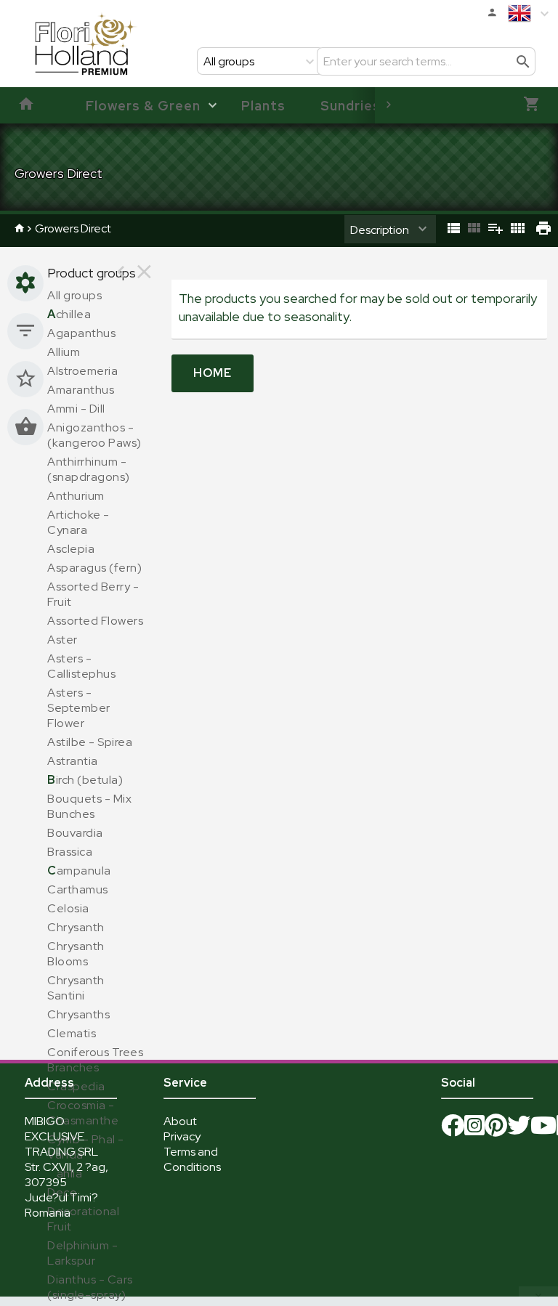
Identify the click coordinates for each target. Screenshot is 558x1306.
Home (212, 373)
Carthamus (77, 889)
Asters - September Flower (78, 708)
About (180, 1121)
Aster (62, 639)
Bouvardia (75, 832)
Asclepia (70, 548)
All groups (74, 295)
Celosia (68, 908)
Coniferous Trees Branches (95, 1060)
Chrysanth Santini (76, 988)
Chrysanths (78, 1014)
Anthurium (76, 495)
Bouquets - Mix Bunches (89, 806)
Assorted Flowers (95, 620)
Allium (63, 352)
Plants (263, 105)
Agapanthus (81, 333)
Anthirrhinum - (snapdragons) (88, 469)
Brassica (69, 851)
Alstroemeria (82, 370)
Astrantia (72, 760)
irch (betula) (85, 779)
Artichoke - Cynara (78, 522)
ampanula (79, 870)
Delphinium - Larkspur (82, 1253)
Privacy (182, 1136)
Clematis (71, 1033)
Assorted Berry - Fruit (93, 594)
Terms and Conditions (192, 1159)
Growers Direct (73, 228)
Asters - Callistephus (81, 666)
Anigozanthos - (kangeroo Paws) (94, 435)
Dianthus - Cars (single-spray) (90, 1287)
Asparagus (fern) (94, 567)
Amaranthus (80, 389)
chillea (69, 314)
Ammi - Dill (76, 408)
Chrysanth (76, 927)
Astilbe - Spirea (89, 742)
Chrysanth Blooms (76, 953)
